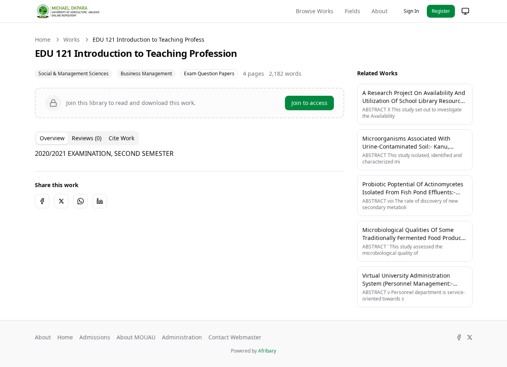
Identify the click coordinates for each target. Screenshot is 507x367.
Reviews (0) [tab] (86, 138)
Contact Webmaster (234, 337)
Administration (182, 337)
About (380, 11)
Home (42, 39)
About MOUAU (136, 337)
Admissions (94, 337)
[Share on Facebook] (42, 201)
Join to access (309, 103)
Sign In (411, 11)
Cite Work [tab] (121, 138)
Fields (352, 11)
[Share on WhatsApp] (80, 201)
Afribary (267, 350)
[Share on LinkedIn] (100, 201)
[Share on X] (61, 201)
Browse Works (314, 11)
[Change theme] (465, 11)
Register (441, 11)
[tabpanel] (189, 153)
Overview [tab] (52, 138)
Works (71, 39)
